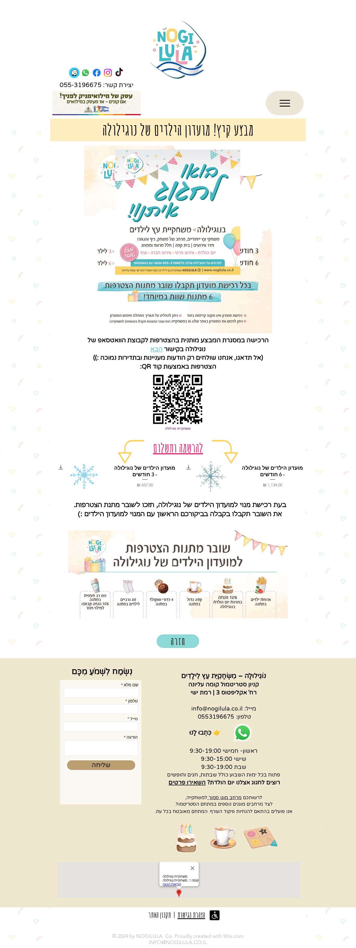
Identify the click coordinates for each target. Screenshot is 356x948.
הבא (156, 349)
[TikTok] (119, 73)
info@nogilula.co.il (217, 708)
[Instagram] (108, 73)
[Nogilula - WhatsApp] (85, 73)
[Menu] (285, 103)
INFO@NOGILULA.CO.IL (178, 942)
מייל (134, 719)
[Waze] (74, 73)
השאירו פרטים (187, 782)
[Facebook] (96, 73)
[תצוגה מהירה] (211, 476)
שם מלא (131, 685)
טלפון (133, 701)
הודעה (132, 737)
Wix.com (233, 936)
